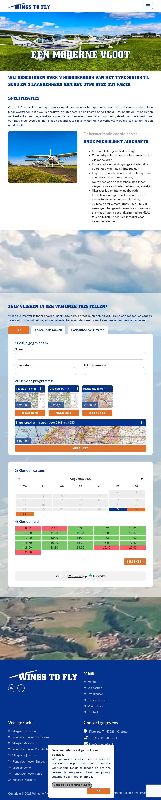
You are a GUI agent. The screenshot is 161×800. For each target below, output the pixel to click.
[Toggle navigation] (148, 6)
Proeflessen (96, 694)
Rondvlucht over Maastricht (30, 749)
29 (117, 509)
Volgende (134, 561)
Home (92, 681)
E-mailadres (23, 365)
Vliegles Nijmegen (24, 755)
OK (98, 791)
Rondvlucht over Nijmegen (29, 761)
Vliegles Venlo (21, 767)
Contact (93, 712)
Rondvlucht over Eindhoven (30, 737)
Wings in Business (24, 779)
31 (24, 513)
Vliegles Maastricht (24, 743)
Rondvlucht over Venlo (27, 773)
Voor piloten (96, 706)
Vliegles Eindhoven (25, 731)
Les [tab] (18, 330)
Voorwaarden (144, 792)
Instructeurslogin (122, 792)
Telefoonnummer (96, 365)
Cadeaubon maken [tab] (48, 330)
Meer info (30, 412)
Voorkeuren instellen (72, 785)
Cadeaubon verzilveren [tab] (87, 330)
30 (136, 509)
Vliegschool (95, 687)
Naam (19, 349)
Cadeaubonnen (98, 700)
